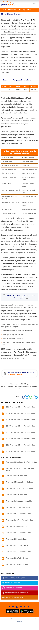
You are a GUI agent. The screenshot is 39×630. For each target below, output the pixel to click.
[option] (19, 373)
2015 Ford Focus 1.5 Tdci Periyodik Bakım (20, 439)
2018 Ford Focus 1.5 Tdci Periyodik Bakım (20, 426)
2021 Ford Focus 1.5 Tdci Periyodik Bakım (20, 407)
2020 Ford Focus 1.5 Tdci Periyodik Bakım (20, 413)
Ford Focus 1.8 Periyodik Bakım (16, 526)
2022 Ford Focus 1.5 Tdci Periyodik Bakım (20, 445)
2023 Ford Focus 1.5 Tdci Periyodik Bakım (20, 451)
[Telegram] (36, 397)
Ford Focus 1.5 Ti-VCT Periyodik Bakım (19, 488)
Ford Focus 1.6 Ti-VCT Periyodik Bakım (19, 520)
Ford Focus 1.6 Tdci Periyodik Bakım (18, 514)
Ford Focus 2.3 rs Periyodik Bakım (17, 558)
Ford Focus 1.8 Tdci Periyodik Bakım (18, 533)
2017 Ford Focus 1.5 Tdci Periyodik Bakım (20, 432)
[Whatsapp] (31, 397)
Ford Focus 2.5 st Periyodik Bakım (17, 564)
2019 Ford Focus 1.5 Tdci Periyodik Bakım (20, 420)
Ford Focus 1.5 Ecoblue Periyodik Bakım (19, 482)
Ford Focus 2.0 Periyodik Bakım (16, 539)
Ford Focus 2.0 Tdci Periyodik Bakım (18, 552)
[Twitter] (27, 397)
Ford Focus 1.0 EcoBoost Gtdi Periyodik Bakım (22, 462)
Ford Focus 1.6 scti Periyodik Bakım (18, 507)
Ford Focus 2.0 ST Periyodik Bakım (18, 545)
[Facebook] (23, 397)
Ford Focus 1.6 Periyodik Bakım (16, 495)
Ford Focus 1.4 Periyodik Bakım (16, 476)
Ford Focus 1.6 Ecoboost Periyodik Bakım (20, 501)
